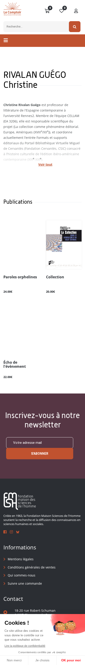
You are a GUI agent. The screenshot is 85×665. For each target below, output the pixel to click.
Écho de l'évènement (14, 364)
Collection (55, 277)
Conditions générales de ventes (32, 567)
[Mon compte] (76, 11)
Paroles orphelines (20, 277)
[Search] (74, 26)
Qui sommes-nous (21, 575)
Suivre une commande (25, 583)
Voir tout (45, 164)
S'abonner (39, 453)
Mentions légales (21, 559)
